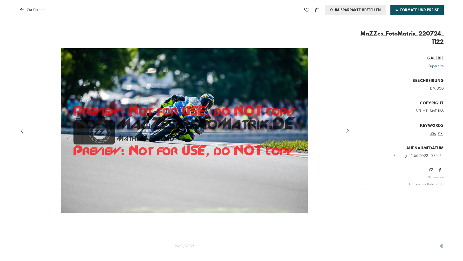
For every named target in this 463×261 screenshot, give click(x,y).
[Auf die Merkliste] (307, 10)
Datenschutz (435, 184)
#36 (433, 133)
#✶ (440, 133)
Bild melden (436, 177)
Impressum (416, 184)
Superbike (436, 66)
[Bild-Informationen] (441, 246)
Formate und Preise (419, 10)
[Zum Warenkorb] (317, 10)
